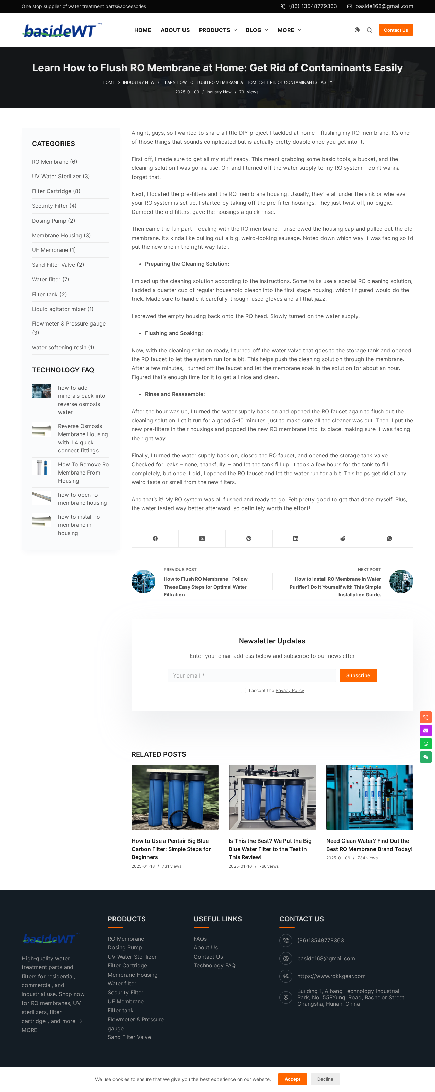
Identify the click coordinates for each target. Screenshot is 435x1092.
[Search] (369, 30)
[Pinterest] (249, 539)
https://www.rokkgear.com (331, 976)
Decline (325, 1079)
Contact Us (396, 30)
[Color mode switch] (357, 30)
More (286, 29)
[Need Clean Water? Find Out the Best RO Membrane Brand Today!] (369, 797)
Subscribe (358, 675)
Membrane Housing (57, 235)
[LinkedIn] (296, 539)
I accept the (276, 690)
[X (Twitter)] (202, 539)
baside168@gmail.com (384, 6)
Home (142, 29)
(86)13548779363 (320, 940)
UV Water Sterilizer (56, 176)
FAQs (200, 938)
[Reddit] (342, 539)
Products (214, 29)
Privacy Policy (290, 690)
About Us (175, 29)
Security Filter (50, 205)
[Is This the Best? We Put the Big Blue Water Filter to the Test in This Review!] (272, 797)
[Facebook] (155, 539)
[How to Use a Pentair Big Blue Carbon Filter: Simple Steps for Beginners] (175, 797)
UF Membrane (50, 249)
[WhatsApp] (389, 539)
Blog (253, 29)
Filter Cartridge (51, 191)
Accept (292, 1079)
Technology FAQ (215, 965)
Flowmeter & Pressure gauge (69, 323)
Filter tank (45, 294)
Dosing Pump (49, 220)
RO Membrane (50, 161)
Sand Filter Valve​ (53, 264)
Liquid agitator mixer (59, 309)
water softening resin (59, 347)
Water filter (46, 279)
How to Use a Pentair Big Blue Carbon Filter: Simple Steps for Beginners (171, 848)
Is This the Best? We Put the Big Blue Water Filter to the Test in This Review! (270, 848)
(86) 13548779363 (313, 6)
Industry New (219, 91)
